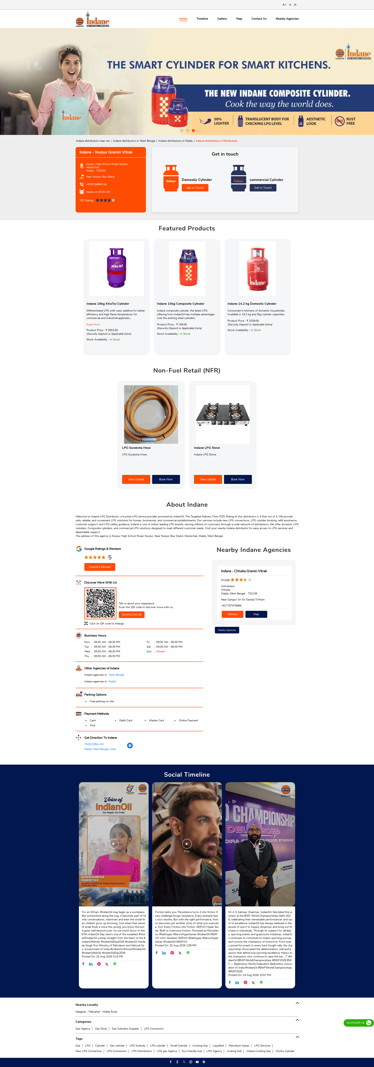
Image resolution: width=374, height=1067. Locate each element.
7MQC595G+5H (94, 744)
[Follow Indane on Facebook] (170, 1062)
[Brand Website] (203, 1062)
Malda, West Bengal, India (100, 749)
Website (232, 614)
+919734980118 (96, 184)
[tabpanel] (187, 81)
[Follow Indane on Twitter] (184, 1062)
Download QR (132, 614)
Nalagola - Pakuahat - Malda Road (96, 1012)
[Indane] (92, 19)
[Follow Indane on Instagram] (190, 1062)
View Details (136, 479)
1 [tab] (181, 130)
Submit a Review (100, 567)
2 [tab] (187, 130)
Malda (112, 681)
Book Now (166, 479)
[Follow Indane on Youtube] (197, 1062)
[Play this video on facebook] (114, 846)
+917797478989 (231, 605)
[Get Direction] (130, 748)
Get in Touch (195, 188)
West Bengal (116, 675)
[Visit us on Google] (177, 1062)
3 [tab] (193, 130)
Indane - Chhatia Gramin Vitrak (244, 571)
